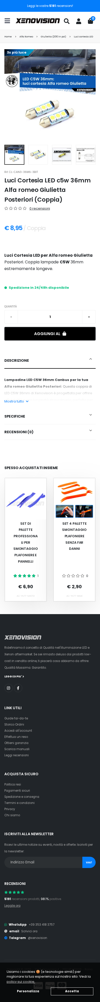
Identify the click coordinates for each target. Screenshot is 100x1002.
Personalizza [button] (28, 991)
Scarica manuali (16, 749)
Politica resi (12, 784)
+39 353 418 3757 (41, 925)
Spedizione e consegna (21, 797)
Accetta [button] (72, 991)
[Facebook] (18, 688)
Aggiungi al (48, 333)
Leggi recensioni (16, 755)
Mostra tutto (14, 401)
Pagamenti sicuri (17, 791)
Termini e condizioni (19, 803)
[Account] (78, 21)
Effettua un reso (16, 737)
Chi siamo (12, 815)
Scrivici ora (29, 931)
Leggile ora (12, 906)
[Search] (66, 21)
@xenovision (37, 938)
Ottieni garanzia (16, 743)
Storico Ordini (14, 724)
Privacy (9, 809)
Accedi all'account (18, 731)
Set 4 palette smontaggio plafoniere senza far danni (74, 536)
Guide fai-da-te (16, 718)
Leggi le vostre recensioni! (50, 6)
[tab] (50, 361)
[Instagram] (8, 688)
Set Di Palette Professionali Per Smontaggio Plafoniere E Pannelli (25, 542)
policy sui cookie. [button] (21, 981)
